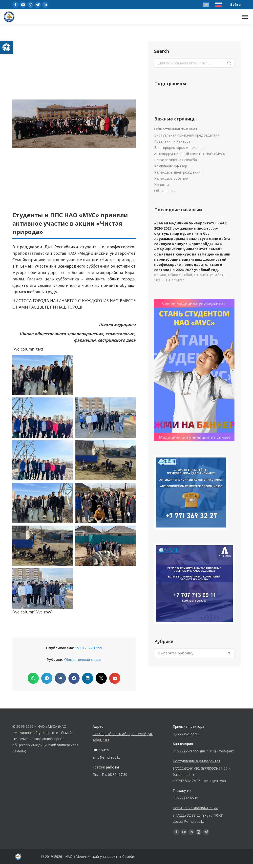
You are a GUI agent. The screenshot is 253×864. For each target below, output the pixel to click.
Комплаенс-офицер (170, 166)
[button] (6, 47)
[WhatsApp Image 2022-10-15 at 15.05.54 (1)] (42, 588)
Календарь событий (171, 178)
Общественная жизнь (82, 659)
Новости (161, 184)
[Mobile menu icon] (245, 17)
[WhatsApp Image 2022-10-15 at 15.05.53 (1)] (42, 546)
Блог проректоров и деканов (179, 147)
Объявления (164, 190)
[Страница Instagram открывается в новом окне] (30, 4)
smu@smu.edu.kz (107, 757)
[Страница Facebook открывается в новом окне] (15, 4)
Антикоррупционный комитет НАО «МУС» (189, 153)
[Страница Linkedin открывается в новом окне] (45, 4)
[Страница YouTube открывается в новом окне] (23, 4)
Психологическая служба (175, 159)
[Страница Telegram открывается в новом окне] (38, 4)
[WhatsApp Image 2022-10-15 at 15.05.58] (42, 503)
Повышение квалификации (195, 807)
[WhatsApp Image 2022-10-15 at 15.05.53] (105, 546)
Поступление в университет (196, 761)
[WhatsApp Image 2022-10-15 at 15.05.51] (105, 503)
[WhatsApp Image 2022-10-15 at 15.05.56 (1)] (105, 417)
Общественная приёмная (175, 129)
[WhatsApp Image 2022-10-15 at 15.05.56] (42, 460)
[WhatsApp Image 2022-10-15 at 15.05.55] (42, 417)
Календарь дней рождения (177, 172)
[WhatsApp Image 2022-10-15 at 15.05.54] (42, 375)
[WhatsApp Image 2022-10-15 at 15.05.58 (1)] (105, 460)
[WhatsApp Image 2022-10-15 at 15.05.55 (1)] (105, 375)
